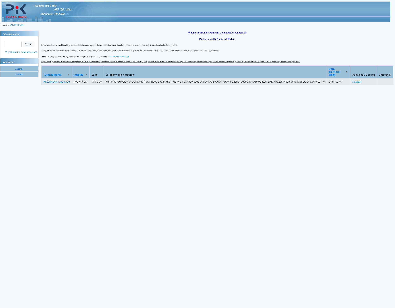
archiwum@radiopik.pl (119, 56)
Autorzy (78, 74)
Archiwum (16, 25)
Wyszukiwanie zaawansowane (21, 52)
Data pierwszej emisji (334, 71)
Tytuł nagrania (52, 74)
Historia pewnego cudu (56, 81)
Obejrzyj (356, 81)
